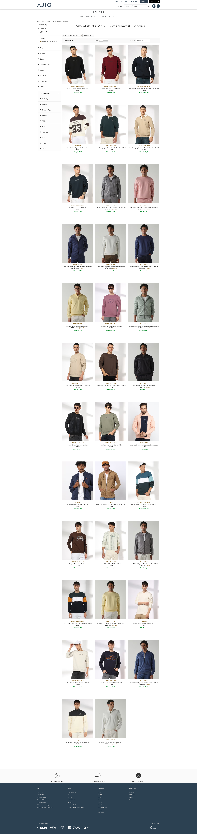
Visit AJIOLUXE (154, 1)
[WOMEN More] (93, 17)
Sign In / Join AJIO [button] (121, 1)
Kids (99, 797)
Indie (99, 799)
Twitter (131, 797)
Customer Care (133, 1)
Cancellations (71, 799)
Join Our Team (40, 794)
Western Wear (50, 21)
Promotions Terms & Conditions (45, 807)
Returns (70, 797)
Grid (96, 40)
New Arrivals (101, 805)
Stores (100, 802)
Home (38, 21)
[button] (154, 6)
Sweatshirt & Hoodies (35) (50, 41)
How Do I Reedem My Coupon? (76, 807)
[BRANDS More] (107, 17)
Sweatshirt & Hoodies (63, 21)
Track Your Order (72, 792)
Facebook (131, 792)
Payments (70, 802)
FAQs (69, 794)
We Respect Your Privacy (43, 799)
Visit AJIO (144, 1)
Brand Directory (102, 807)
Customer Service (72, 805)
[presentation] (113, 402)
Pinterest (131, 799)
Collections (101, 812)
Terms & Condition (41, 797)
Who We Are (40, 792)
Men (43, 21)
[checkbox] (49, 31)
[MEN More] (84, 17)
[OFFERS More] (116, 17)
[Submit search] (149, 6)
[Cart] (158, 6)
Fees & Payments (41, 802)
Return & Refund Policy (43, 805)
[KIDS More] (99, 17)
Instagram (132, 794)
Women (100, 794)
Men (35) (44, 32)
